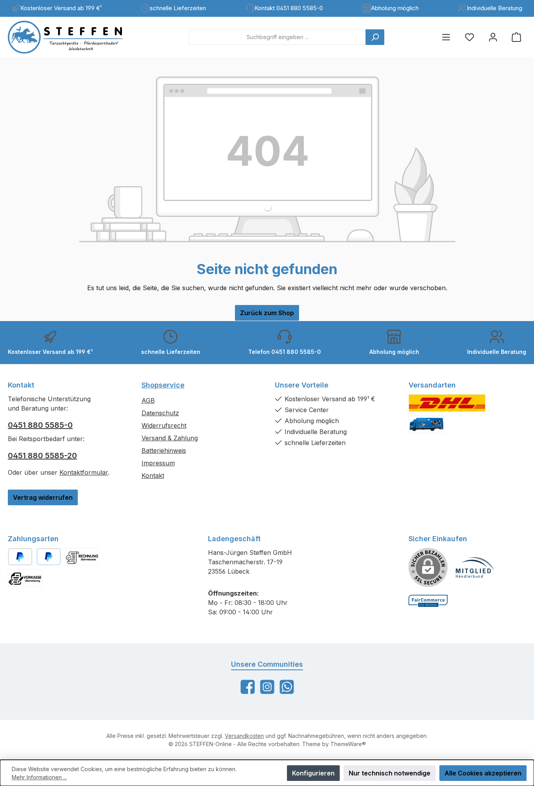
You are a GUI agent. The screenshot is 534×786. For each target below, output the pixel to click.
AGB (148, 400)
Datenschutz (160, 413)
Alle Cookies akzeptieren (482, 773)
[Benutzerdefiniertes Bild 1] (447, 403)
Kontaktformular (83, 472)
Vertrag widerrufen (43, 497)
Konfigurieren (313, 773)
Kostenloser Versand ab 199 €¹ (61, 8)
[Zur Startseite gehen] (72, 37)
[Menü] (446, 37)
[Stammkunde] (82, 556)
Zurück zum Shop (267, 313)
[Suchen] (375, 37)
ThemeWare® (348, 744)
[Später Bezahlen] (48, 556)
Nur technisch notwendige (389, 773)
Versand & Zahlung (170, 438)
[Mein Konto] (493, 37)
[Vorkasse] (25, 578)
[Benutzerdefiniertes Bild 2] (426, 424)
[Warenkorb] (516, 37)
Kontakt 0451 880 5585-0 (288, 8)
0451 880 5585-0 (40, 425)
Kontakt (153, 475)
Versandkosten (244, 735)
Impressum (158, 463)
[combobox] (277, 37)
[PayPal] (20, 556)
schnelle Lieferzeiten (178, 8)
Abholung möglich (395, 8)
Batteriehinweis (164, 450)
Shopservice (163, 385)
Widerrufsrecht (164, 425)
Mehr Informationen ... (39, 777)
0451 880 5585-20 (42, 455)
